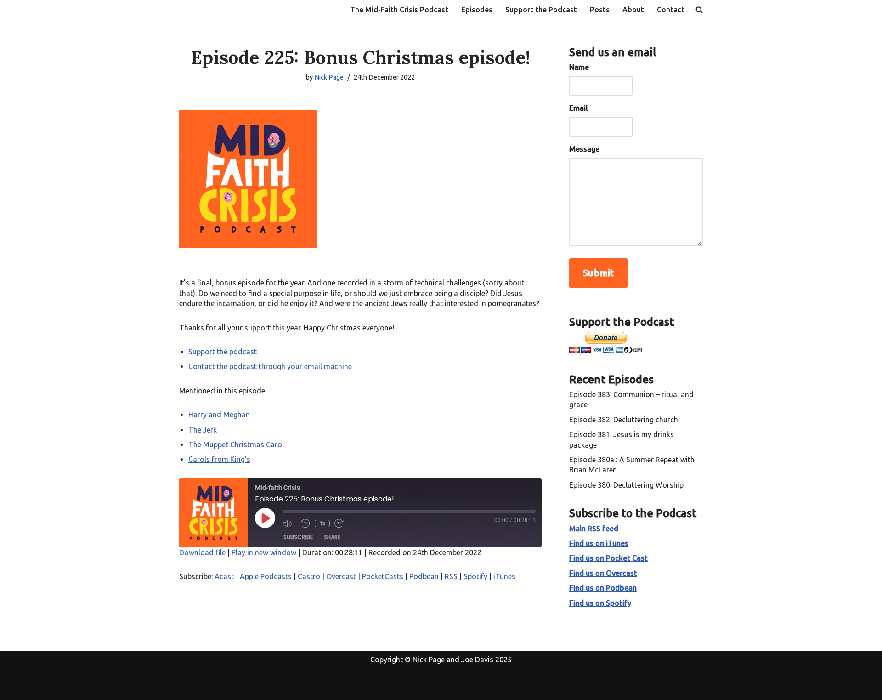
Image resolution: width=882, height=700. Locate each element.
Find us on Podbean (603, 588)
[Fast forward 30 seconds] (341, 523)
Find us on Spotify (600, 603)
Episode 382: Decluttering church (623, 419)
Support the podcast (222, 351)
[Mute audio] (289, 523)
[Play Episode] (265, 518)
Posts (600, 10)
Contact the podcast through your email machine (270, 366)
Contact (670, 10)
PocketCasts (382, 576)
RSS (451, 576)
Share (332, 537)
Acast (224, 576)
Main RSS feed (593, 528)
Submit (598, 272)
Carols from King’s (219, 459)
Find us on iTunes (598, 543)
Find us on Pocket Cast (608, 558)
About (633, 10)
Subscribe (298, 537)
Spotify (475, 576)
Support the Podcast (541, 10)
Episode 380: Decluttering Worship (626, 485)
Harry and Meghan (219, 414)
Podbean (424, 576)
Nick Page (329, 77)
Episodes (476, 10)
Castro (309, 576)
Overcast (341, 576)
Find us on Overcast (603, 573)
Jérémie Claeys (232, 689)
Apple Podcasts (266, 576)
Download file (202, 552)
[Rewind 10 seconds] (305, 523)
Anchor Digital (385, 679)
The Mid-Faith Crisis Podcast (399, 10)
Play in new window (264, 552)
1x (322, 523)
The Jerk (202, 430)
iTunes (504, 576)
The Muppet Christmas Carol (236, 444)
